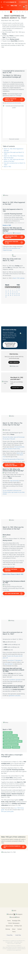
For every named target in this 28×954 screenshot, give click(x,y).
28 (14, 295)
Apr (20, 5)
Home (9, 920)
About (13, 929)
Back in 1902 (7, 166)
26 (10, 295)
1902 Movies (7, 747)
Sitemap (7, 929)
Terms (14, 931)
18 (17, 12)
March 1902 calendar (19, 278)
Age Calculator (9, 664)
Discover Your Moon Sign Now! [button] (11, 570)
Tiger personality (14, 480)
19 (19, 12)
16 (19, 292)
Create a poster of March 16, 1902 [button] (10, 99)
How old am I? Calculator (14, 660)
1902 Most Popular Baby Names (12, 741)
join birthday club (17, 387)
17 (14, 12)
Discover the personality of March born (13, 459)
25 (8, 295)
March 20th (20, 453)
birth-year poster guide (7, 811)
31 (6, 297)
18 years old (10, 656)
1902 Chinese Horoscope (11, 744)
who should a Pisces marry (12, 448)
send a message (14, 362)
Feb (8, 5)
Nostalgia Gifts (16, 920)
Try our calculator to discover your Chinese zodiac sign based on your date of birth (13, 492)
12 (10, 292)
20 (22, 12)
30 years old (17, 656)
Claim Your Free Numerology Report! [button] (11, 465)
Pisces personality (19, 447)
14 (5, 12)
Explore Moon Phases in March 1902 (13, 574)
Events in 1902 (7, 225)
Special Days (9, 925)
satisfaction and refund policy (14, 103)
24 (6, 295)
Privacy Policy (9, 935)
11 (8, 292)
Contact (19, 929)
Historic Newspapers (13, 923)
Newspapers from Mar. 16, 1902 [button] (11, 242)
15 (8, 12)
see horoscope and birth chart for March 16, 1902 (10, 345)
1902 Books (16, 747)
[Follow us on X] (14, 914)
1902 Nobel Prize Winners (11, 738)
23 (19, 293)
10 (6, 292)
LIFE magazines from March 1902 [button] (11, 237)
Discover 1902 (8, 732)
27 (12, 295)
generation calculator (14, 695)
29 (17, 295)
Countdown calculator (15, 679)
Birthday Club (18, 925)
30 (19, 295)
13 (2, 12)
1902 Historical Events (10, 735)
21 (25, 12)
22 (17, 293)
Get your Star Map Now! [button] (12, 593)
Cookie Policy (18, 935)
